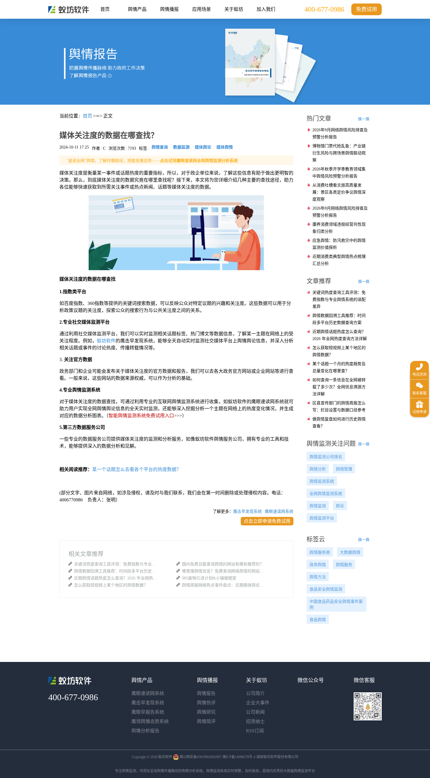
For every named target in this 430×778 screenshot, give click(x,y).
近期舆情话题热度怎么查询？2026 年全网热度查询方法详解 (116, 578)
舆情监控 (68, 9)
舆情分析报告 (145, 730)
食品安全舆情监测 (325, 589)
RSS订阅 (255, 730)
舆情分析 (317, 469)
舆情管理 (344, 469)
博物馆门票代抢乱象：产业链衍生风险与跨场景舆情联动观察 (339, 153)
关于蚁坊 (233, 9)
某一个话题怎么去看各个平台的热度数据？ (136, 469)
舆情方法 (317, 577)
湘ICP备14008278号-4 (238, 757)
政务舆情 (317, 565)
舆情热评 (206, 702)
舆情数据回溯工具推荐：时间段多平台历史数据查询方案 (116, 571)
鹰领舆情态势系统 (150, 721)
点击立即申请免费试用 (267, 521)
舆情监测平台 (321, 518)
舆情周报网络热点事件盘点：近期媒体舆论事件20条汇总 (224, 585)
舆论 (340, 506)
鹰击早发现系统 (247, 511)
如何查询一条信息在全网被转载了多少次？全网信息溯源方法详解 (339, 387)
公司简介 (255, 693)
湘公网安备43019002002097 (200, 757)
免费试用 (366, 9)
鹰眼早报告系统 (147, 712)
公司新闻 (255, 712)
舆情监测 (317, 506)
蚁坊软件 (106, 340)
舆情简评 (206, 721)
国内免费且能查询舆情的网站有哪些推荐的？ (223, 564)
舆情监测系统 (321, 481)
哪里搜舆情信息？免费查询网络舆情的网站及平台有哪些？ (224, 571)
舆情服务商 (319, 552)
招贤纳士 (255, 721)
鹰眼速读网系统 (279, 511)
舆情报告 (206, 693)
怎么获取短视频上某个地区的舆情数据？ (111, 585)
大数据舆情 (350, 552)
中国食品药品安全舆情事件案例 (336, 604)
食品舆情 (317, 619)
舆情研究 (206, 712)
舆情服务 (344, 565)
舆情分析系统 (192, 771)
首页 (105, 9)
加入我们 (266, 9)
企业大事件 (257, 702)
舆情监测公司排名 (325, 457)
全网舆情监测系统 (325, 493)
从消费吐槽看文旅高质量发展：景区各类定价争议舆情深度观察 (339, 192)
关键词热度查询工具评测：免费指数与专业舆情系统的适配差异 (116, 564)
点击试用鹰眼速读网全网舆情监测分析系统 (199, 160)
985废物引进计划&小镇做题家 (209, 578)
